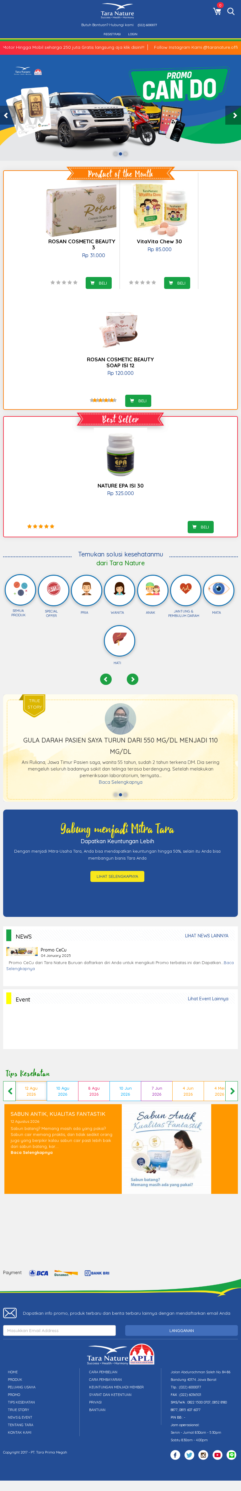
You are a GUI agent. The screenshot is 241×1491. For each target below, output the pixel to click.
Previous (9, 1091)
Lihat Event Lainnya (208, 999)
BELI (102, 282)
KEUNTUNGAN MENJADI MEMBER (116, 1387)
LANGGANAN (181, 1330)
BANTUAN (97, 1410)
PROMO (14, 1394)
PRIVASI (95, 1402)
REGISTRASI (112, 34)
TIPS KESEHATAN (21, 1402)
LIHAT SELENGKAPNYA (117, 876)
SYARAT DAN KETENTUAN (110, 1394)
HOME (13, 1372)
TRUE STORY (18, 1410)
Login (132, 34)
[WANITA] (119, 588)
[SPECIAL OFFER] (53, 588)
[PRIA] (86, 588)
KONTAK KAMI (19, 1432)
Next (231, 1091)
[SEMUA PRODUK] (20, 588)
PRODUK (15, 1379)
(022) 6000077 (147, 25)
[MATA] (219, 588)
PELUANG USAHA (21, 1387)
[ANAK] (153, 588)
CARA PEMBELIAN (103, 1372)
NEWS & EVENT (20, 1417)
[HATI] (120, 639)
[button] (8, 115)
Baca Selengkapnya (120, 782)
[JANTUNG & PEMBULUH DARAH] (185, 588)
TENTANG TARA (20, 1425)
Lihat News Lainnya (206, 936)
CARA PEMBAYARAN (105, 1379)
